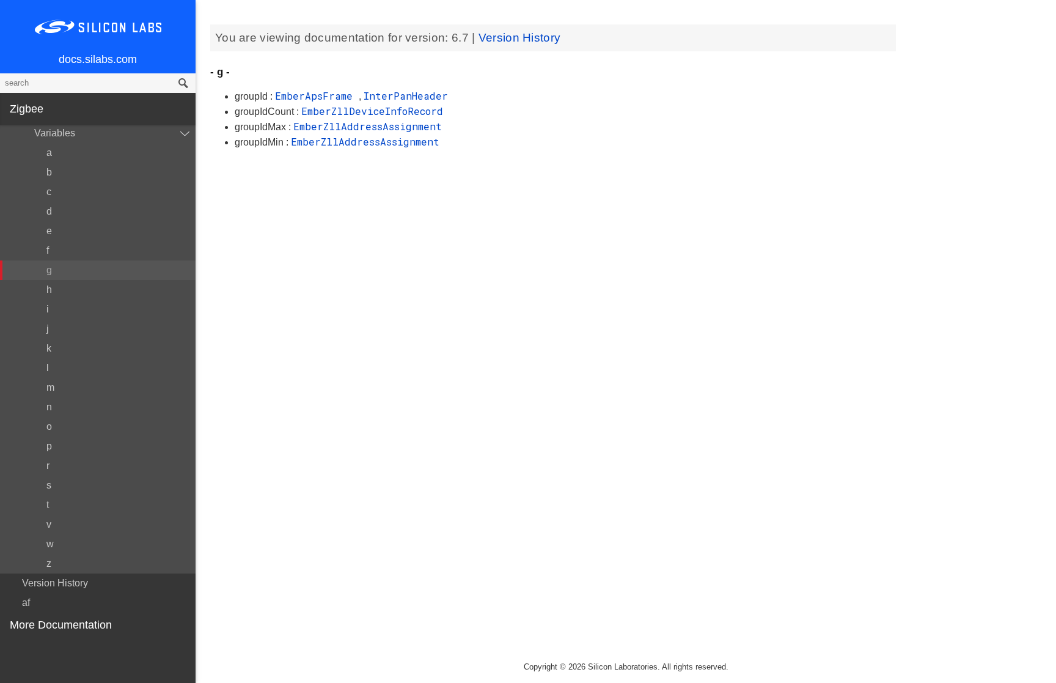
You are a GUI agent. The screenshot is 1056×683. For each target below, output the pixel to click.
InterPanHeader (406, 95)
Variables (54, 133)
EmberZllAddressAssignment (367, 126)
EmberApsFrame (317, 95)
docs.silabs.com (98, 59)
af (26, 602)
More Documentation (61, 625)
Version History (55, 583)
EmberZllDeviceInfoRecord (372, 111)
